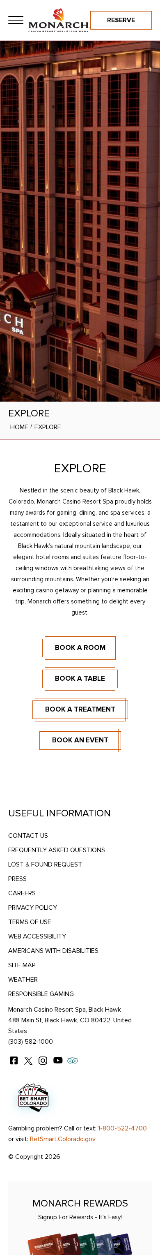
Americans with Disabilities (53, 951)
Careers (22, 893)
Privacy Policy (32, 908)
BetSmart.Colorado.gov (63, 1139)
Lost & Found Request (45, 864)
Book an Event (80, 740)
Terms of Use (29, 922)
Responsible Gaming (41, 994)
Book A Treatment (80, 709)
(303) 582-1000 (30, 1042)
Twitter (28, 1060)
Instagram (43, 1060)
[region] (15, 20)
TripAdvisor (72, 1060)
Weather (23, 979)
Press (17, 879)
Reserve (121, 20)
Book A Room (80, 647)
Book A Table (80, 678)
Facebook (13, 1060)
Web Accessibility (37, 936)
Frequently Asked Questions (56, 850)
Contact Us (28, 836)
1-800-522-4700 (122, 1128)
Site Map (22, 965)
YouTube (58, 1060)
